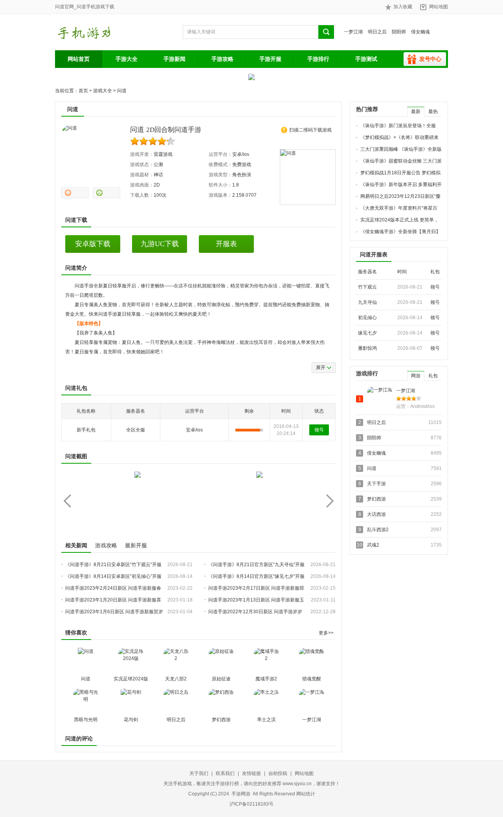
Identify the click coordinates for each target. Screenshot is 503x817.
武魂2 (373, 545)
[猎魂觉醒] (311, 660)
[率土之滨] (266, 701)
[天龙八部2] (176, 660)
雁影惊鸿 (367, 348)
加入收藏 (402, 6)
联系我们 (225, 773)
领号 (319, 430)
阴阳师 (399, 32)
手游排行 (318, 59)
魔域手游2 (266, 679)
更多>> (326, 633)
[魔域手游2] (266, 660)
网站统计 (305, 794)
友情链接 (251, 773)
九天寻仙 (367, 302)
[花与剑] (130, 701)
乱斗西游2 (378, 529)
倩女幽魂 (420, 32)
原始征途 (221, 679)
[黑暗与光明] (85, 701)
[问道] (85, 660)
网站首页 (79, 59)
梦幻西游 (221, 719)
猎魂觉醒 (311, 679)
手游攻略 (222, 59)
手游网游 (240, 794)
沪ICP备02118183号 (251, 804)
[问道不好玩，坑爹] (106, 192)
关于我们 (198, 773)
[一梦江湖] (311, 701)
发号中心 (430, 59)
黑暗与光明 (85, 719)
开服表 (226, 244)
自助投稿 (277, 773)
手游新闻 (174, 59)
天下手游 (376, 483)
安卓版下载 (92, 244)
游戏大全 (102, 90)
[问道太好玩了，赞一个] (75, 192)
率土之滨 (266, 719)
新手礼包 (86, 430)
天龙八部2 (176, 679)
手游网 (82, 32)
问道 (122, 90)
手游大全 (127, 59)
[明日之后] (176, 701)
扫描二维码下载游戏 (310, 130)
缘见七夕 (367, 333)
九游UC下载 (160, 244)
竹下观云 (367, 287)
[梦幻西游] (221, 701)
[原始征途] (221, 660)
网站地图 (438, 6)
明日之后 (377, 32)
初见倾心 (367, 317)
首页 (83, 90)
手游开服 (270, 59)
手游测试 (366, 59)
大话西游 (376, 514)
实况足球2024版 (131, 679)
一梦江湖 (353, 32)
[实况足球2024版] (130, 660)
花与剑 (131, 719)
